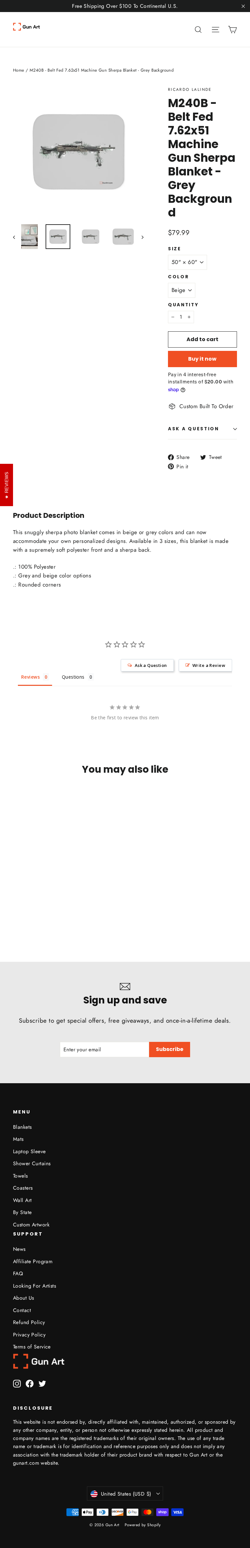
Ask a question (193, 429)
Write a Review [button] (208, 665)
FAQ (18, 1273)
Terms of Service (32, 1346)
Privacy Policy (29, 1334)
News (19, 1249)
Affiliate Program (32, 1261)
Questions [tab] (73, 677)
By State (22, 1212)
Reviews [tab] (30, 677)
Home (18, 70)
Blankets (22, 1127)
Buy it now (202, 359)
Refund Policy (29, 1322)
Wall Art (22, 1200)
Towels (20, 1176)
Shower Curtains (31, 1163)
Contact (22, 1310)
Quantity (183, 305)
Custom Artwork (31, 1224)
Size (174, 249)
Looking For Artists (34, 1286)
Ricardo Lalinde (190, 89)
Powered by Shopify (143, 1525)
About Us (23, 1298)
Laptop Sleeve (29, 1151)
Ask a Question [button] (151, 665)
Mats (18, 1139)
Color (178, 277)
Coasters (23, 1188)
